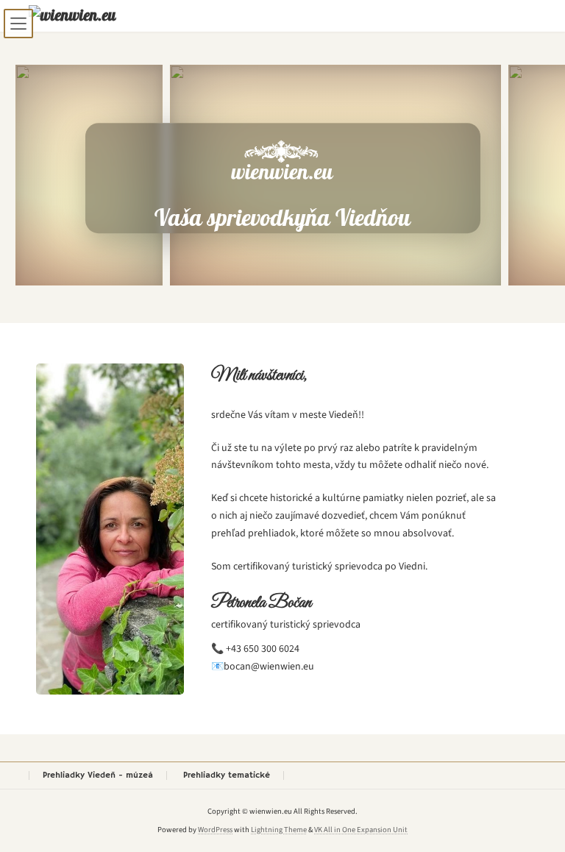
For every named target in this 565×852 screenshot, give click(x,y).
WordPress (215, 829)
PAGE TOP (536, 812)
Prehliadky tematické (226, 775)
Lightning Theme (279, 829)
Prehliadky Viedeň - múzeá (98, 775)
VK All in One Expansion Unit (361, 829)
